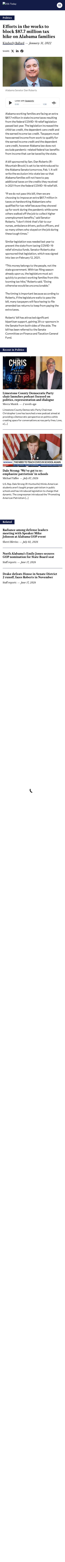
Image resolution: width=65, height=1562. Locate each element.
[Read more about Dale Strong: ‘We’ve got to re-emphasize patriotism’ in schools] (32, 450)
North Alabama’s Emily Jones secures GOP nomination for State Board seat (28, 555)
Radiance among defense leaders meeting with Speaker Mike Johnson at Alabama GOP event (25, 533)
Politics (7, 17)
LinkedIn (17, 51)
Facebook (22, 51)
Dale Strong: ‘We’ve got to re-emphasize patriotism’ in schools (25, 472)
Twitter (12, 51)
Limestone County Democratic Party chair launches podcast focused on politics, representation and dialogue (28, 396)
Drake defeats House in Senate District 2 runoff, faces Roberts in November (30, 575)
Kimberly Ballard (13, 43)
